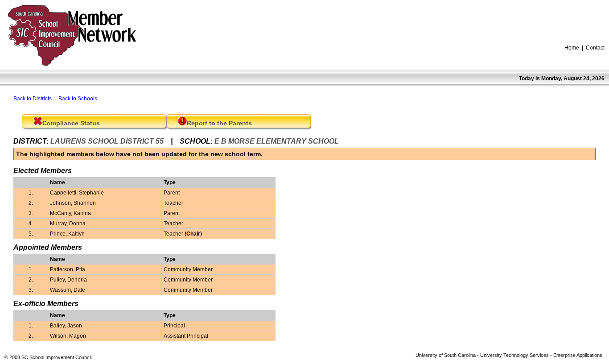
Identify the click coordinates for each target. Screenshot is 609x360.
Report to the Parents (219, 123)
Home (571, 48)
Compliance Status (71, 123)
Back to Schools (77, 98)
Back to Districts (32, 98)
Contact (595, 48)
